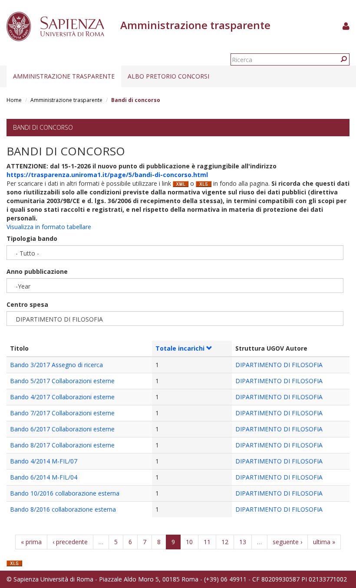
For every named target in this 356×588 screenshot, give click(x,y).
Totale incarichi (179, 348)
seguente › (287, 542)
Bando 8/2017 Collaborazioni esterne (62, 445)
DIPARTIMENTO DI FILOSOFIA (279, 365)
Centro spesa (27, 304)
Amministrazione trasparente (64, 76)
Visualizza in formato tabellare (49, 227)
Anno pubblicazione (37, 271)
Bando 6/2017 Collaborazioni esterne (62, 429)
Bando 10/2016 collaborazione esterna (64, 493)
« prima (31, 542)
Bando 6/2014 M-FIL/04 (43, 477)
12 (224, 542)
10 (189, 542)
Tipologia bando (32, 238)
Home (14, 100)
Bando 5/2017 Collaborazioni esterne (62, 381)
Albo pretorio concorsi (168, 76)
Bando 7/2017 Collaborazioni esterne (62, 413)
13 (242, 542)
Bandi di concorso (43, 127)
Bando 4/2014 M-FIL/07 (43, 461)
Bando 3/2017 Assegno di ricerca (56, 365)
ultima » (324, 542)
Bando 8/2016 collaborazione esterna (63, 509)
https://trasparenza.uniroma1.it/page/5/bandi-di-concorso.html (107, 175)
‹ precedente (70, 542)
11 (207, 542)
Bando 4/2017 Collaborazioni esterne (62, 397)
